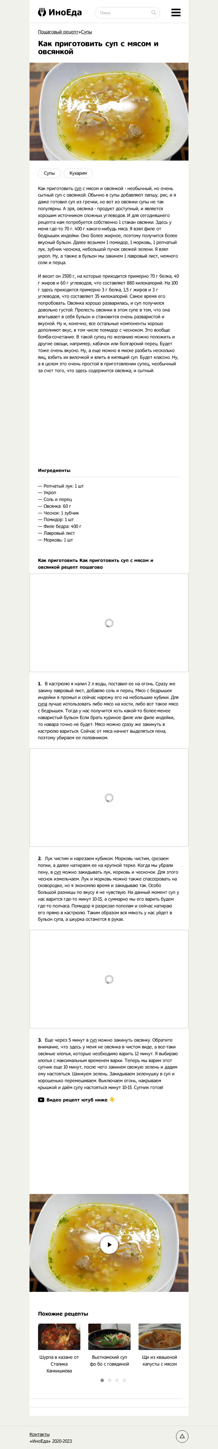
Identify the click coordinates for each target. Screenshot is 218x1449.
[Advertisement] (109, 420)
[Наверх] (182, 1436)
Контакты (40, 1434)
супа (42, 704)
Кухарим (78, 173)
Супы (49, 173)
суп (78, 188)
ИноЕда (65, 12)
